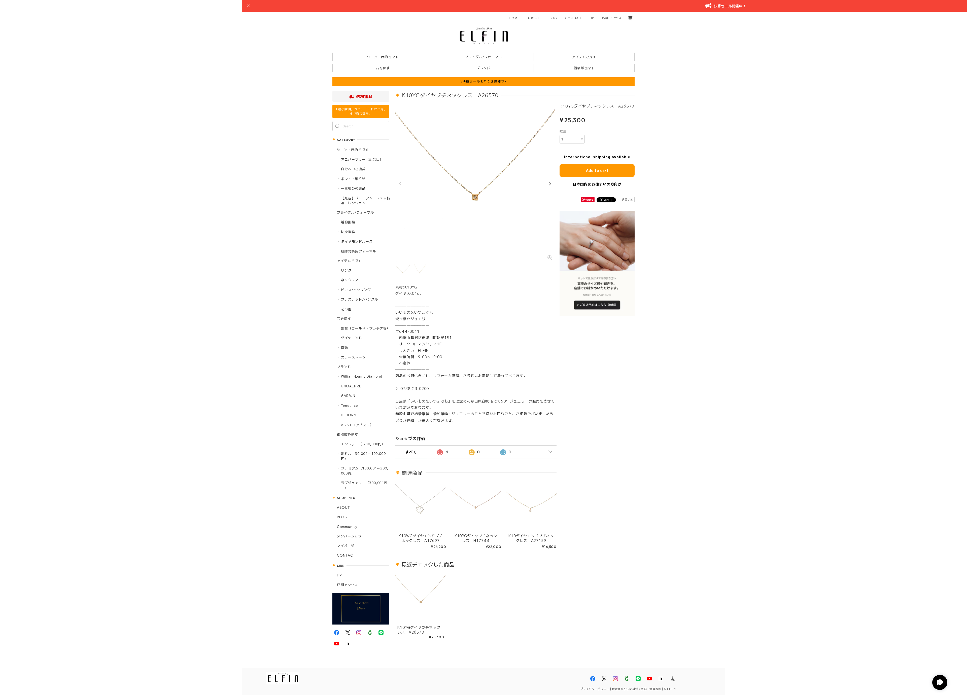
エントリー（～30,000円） (363, 444)
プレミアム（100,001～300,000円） (364, 470)
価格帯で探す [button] (584, 67)
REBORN (348, 415)
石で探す (344, 318)
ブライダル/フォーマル (355, 212)
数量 (563, 131)
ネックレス (350, 279)
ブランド (344, 366)
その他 (346, 309)
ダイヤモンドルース (357, 241)
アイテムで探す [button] (584, 56)
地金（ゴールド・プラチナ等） (365, 328)
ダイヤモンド (351, 337)
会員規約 (655, 689)
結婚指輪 (348, 231)
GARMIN (348, 395)
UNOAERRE (351, 386)
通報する (627, 199)
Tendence (349, 405)
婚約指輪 (348, 222)
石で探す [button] (383, 67)
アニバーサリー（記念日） (362, 159)
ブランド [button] (483, 67)
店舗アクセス (612, 18)
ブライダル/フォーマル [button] (483, 56)
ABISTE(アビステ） (357, 424)
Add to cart (597, 170)
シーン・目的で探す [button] (383, 56)
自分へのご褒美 (353, 168)
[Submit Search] (337, 126)
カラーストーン (353, 357)
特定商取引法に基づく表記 (629, 689)
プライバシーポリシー (594, 689)
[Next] (550, 184)
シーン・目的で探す (353, 149)
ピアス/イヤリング (356, 289)
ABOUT (533, 18)
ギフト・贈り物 (353, 178)
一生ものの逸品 (353, 188)
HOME (514, 18)
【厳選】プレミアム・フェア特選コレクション (365, 200)
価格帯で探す (347, 434)
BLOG (552, 18)
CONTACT (573, 18)
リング (346, 270)
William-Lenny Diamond (361, 376)
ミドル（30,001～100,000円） (363, 456)
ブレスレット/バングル (359, 299)
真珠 (344, 347)
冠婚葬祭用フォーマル (358, 251)
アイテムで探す (349, 260)
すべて (411, 451)
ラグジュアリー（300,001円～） (364, 485)
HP (592, 18)
